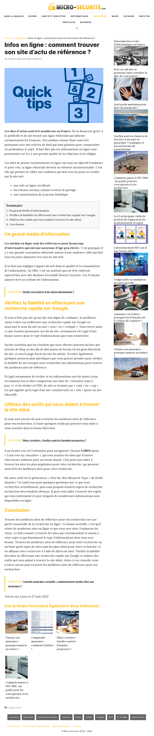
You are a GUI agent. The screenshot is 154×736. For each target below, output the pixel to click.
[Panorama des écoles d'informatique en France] (131, 64)
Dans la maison (14, 16)
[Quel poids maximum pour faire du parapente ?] (131, 131)
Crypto (78, 717)
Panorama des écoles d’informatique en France (129, 43)
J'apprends (19, 38)
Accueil (8, 38)
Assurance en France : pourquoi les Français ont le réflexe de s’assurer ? (129, 317)
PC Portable (122, 717)
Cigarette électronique (47, 717)
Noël (111, 717)
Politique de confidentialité (36, 726)
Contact (77, 726)
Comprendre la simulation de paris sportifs (130, 281)
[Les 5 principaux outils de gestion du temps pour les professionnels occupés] (131, 243)
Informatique (79, 16)
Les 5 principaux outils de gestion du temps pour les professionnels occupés (130, 220)
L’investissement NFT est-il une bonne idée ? (130, 249)
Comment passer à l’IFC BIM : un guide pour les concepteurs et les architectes (131, 183)
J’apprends (100, 16)
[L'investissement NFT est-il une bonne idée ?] (131, 275)
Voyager (128, 16)
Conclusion (16, 224)
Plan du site (13, 726)
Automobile (28, 717)
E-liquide (100, 717)
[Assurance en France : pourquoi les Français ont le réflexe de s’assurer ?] (131, 344)
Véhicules (68, 22)
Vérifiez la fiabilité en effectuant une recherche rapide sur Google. (52, 215)
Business (86, 22)
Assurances (14, 717)
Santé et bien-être (54, 16)
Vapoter (144, 16)
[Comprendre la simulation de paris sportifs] (131, 309)
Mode (115, 16)
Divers (32, 16)
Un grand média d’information (29, 210)
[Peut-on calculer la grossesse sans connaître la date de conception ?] (131, 99)
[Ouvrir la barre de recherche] (77, 28)
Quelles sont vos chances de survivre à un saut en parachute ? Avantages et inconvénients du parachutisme (131, 142)
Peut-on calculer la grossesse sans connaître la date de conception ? (130, 73)
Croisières (66, 717)
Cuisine (88, 717)
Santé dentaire (138, 717)
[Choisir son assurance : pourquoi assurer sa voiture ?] (131, 379)
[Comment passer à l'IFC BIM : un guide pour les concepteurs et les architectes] (131, 211)
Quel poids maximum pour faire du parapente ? (130, 106)
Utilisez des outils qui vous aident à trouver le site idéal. (45, 219)
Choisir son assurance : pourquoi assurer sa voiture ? (131, 353)
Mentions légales (61, 726)
